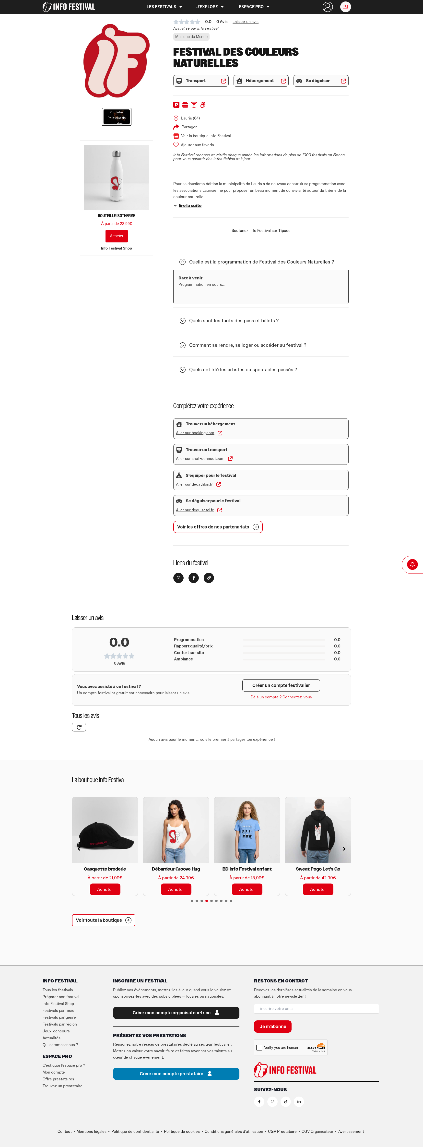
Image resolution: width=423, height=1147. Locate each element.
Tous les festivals (58, 990)
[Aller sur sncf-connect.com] (230, 458)
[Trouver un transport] (179, 450)
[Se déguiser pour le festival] (179, 501)
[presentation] (191, 900)
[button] (345, 6)
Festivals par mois (58, 1010)
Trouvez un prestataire (62, 1086)
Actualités (51, 1038)
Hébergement (260, 81)
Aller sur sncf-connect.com (200, 458)
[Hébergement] (239, 81)
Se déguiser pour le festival (213, 501)
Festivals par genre (59, 1017)
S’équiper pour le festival (211, 475)
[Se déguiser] (299, 81)
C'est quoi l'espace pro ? (64, 1065)
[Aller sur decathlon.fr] (218, 484)
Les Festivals (161, 7)
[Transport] (179, 81)
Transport (196, 81)
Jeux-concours (56, 1031)
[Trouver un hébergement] (179, 424)
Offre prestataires (58, 1079)
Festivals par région (60, 1024)
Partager (189, 127)
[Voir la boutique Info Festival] (176, 136)
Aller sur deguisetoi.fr (195, 510)
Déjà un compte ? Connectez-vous (281, 697)
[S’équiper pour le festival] (179, 475)
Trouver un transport (206, 450)
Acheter (116, 236)
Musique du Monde (191, 36)
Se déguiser (318, 81)
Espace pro (251, 7)
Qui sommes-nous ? (60, 1045)
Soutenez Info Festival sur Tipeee (261, 230)
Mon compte (54, 1072)
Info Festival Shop (58, 1003)
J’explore (207, 7)
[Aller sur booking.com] (220, 433)
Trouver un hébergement (210, 424)
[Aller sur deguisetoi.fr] (219, 510)
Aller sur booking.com (195, 433)
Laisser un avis (245, 21)
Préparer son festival (61, 997)
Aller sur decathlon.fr (194, 484)
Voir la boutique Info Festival (206, 136)
